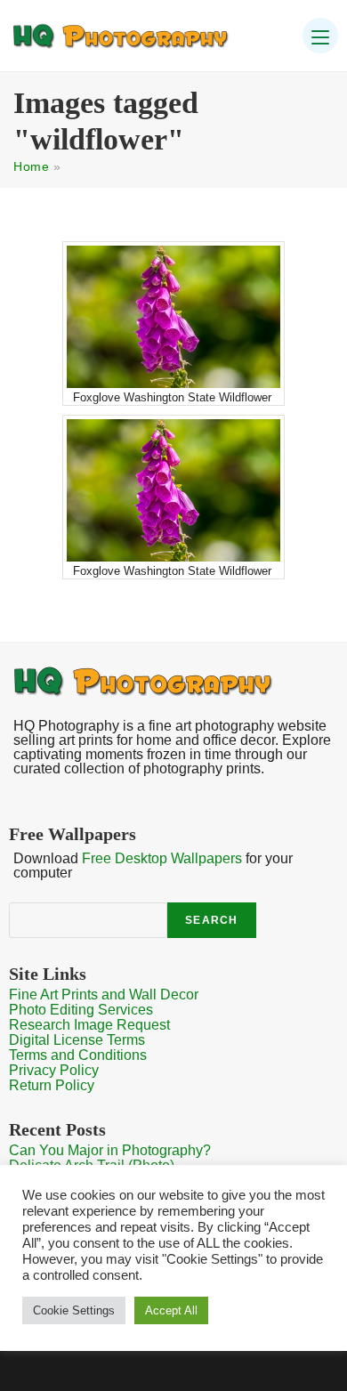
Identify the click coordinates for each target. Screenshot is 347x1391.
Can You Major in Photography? (110, 1150)
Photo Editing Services (81, 1009)
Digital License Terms (77, 1039)
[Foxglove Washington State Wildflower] (173, 317)
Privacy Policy (54, 1070)
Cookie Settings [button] (74, 1310)
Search (211, 920)
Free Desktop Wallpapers (162, 858)
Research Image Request (89, 1024)
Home (31, 166)
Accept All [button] (171, 1310)
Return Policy (51, 1085)
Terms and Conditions (78, 1055)
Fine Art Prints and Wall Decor (103, 994)
